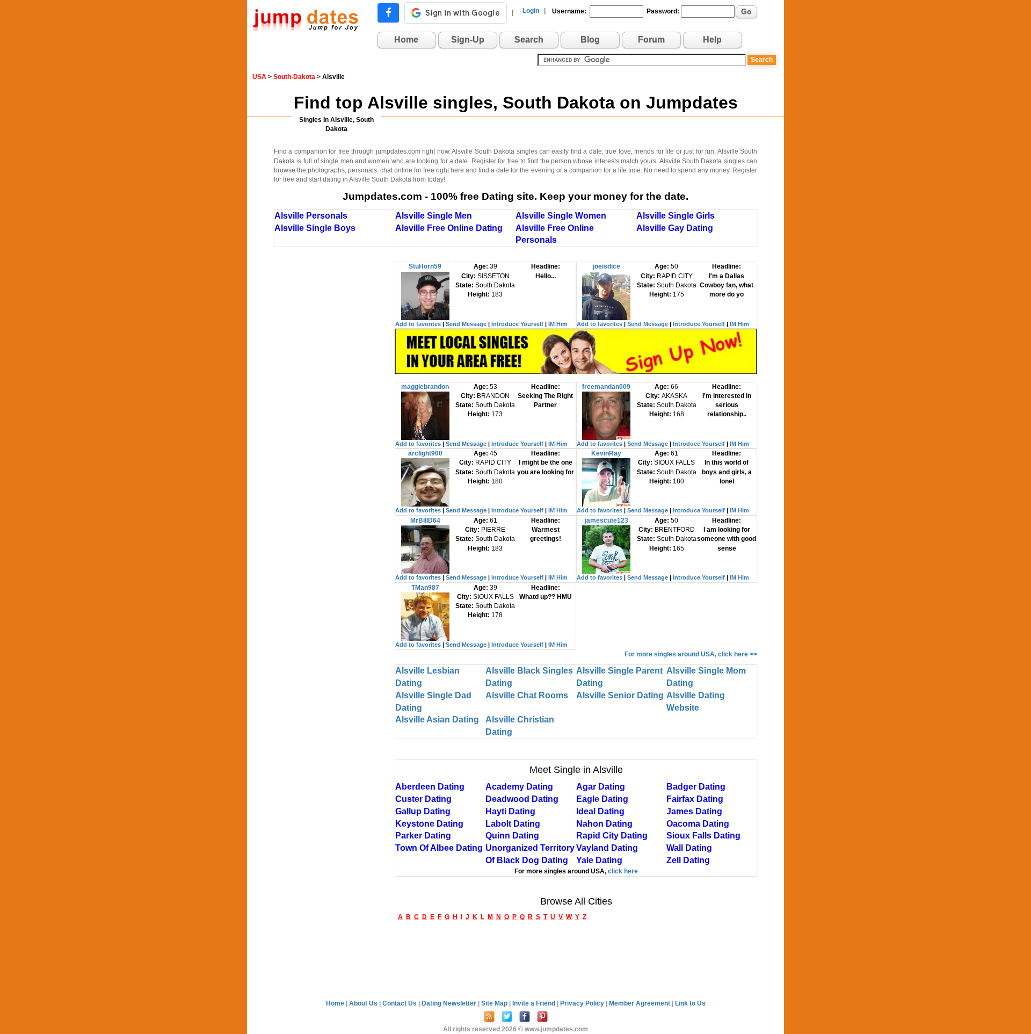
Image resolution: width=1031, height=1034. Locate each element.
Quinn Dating (512, 835)
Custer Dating (423, 799)
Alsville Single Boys (314, 228)
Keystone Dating (429, 823)
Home (406, 39)
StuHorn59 (425, 266)
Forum (651, 39)
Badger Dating (695, 786)
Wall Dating (689, 847)
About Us (364, 1003)
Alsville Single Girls (675, 215)
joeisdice (606, 266)
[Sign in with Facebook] (388, 13)
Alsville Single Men (433, 215)
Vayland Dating (607, 847)
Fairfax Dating (694, 799)
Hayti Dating (510, 811)
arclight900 (425, 453)
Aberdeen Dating (429, 786)
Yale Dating (599, 860)
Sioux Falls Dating (703, 835)
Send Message (466, 324)
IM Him (558, 324)
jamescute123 (606, 520)
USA (259, 77)
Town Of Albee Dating (439, 847)
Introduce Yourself (517, 324)
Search (528, 39)
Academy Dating (519, 786)
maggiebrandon (425, 387)
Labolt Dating (512, 823)
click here (623, 871)
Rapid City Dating (612, 835)
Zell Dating (688, 860)
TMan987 (425, 587)
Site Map (495, 1003)
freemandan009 (606, 387)
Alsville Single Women (561, 215)
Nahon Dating (604, 823)
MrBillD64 (425, 520)
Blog (590, 39)
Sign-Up (467, 39)
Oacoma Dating (697, 823)
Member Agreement (640, 1003)
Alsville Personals (310, 215)
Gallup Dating (423, 811)
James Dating (694, 811)
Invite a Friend (534, 1003)
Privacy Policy (583, 1003)
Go (746, 11)
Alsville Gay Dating (674, 228)
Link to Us (690, 1003)
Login (530, 11)
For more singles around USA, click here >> (691, 654)
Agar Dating (600, 786)
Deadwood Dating (521, 799)
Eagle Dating (602, 799)
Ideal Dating (600, 811)
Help (712, 39)
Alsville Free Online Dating (449, 228)
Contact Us (400, 1003)
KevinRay (606, 453)
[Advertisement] (334, 423)
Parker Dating (423, 835)
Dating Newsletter (450, 1003)
